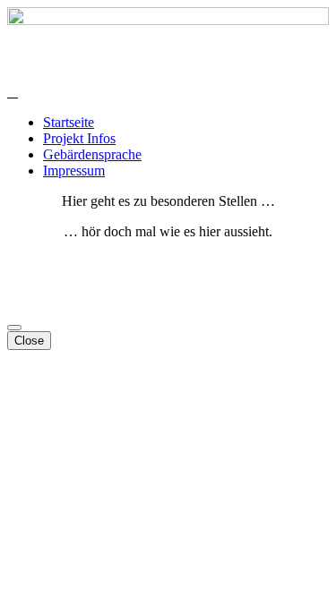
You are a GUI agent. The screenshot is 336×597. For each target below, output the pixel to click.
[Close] (14, 327)
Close (29, 340)
